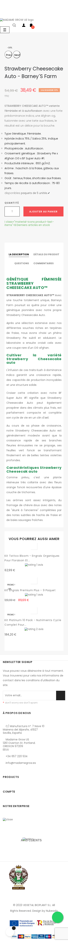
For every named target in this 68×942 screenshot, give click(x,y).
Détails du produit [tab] (46, 254)
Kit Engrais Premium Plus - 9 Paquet (30, 590)
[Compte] (23, 26)
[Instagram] (23, 769)
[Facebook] (6, 769)
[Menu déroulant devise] (4, 14)
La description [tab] (19, 254)
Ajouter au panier (43, 211)
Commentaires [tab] (43, 263)
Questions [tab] (21, 263)
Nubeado (52, 911)
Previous (9, 55)
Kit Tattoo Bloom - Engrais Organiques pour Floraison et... (32, 558)
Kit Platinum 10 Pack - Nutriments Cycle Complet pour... (33, 622)
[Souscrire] (60, 695)
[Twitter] (15, 769)
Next (17, 55)
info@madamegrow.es (21, 763)
